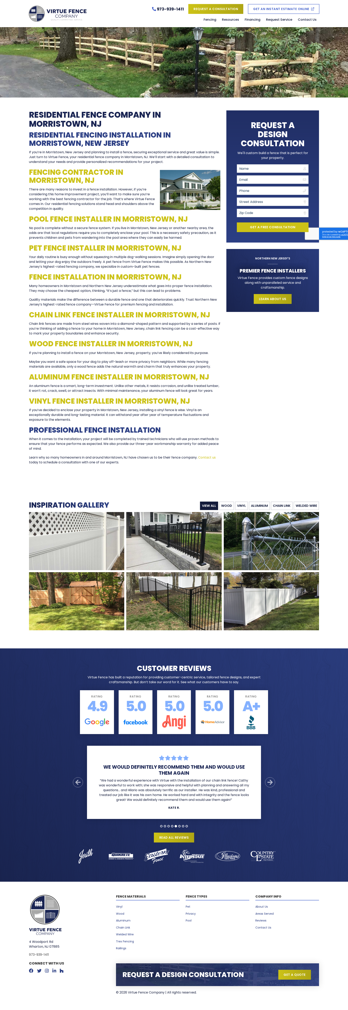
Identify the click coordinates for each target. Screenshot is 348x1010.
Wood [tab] (226, 505)
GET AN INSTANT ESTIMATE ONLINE (281, 9)
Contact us (207, 457)
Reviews (260, 920)
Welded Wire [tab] (306, 505)
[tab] (161, 826)
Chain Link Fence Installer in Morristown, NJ (119, 315)
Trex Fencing (125, 941)
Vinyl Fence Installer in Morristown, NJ (109, 401)
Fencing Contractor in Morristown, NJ (76, 176)
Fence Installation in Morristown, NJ (105, 277)
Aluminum (123, 920)
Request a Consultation (216, 9)
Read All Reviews (174, 837)
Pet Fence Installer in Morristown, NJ (105, 248)
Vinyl (119, 907)
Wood (120, 914)
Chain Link (123, 928)
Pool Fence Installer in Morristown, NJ (108, 219)
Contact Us (307, 20)
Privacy (191, 914)
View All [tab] (209, 505)
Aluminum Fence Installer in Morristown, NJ (119, 377)
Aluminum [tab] (259, 505)
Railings (121, 948)
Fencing (210, 20)
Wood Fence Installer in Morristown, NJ (111, 344)
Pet (188, 907)
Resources (230, 20)
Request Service (279, 20)
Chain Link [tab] (282, 505)
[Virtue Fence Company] (77, 14)
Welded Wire (125, 934)
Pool (189, 920)
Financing (252, 20)
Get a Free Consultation (272, 227)
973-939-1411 (39, 954)
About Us (261, 907)
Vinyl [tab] (241, 505)
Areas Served (264, 914)
